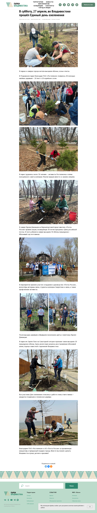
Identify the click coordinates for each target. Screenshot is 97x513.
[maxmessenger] (76, 4)
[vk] (60, 4)
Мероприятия (43, 4)
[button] (88, 5)
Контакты (50, 6)
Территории (38, 2)
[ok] (64, 4)
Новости (49, 2)
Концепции (38, 6)
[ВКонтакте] (48, 466)
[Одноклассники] (51, 466)
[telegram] (72, 4)
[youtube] (68, 4)
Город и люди (44, 8)
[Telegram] (46, 466)
